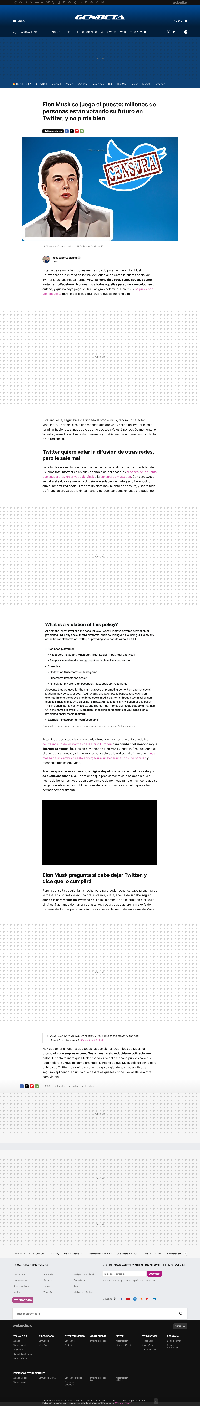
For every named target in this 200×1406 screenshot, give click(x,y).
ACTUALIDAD (29, 32)
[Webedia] (22, 1325)
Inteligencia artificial (83, 1274)
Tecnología (160, 84)
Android (69, 84)
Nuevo (178, 20)
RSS (141, 1298)
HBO (110, 84)
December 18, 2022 (93, 1040)
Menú (21, 20)
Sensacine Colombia (70, 1383)
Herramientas (20, 1280)
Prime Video (98, 84)
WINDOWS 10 (109, 32)
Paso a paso (19, 1274)
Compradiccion (149, 1349)
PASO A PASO (138, 32)
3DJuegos (44, 1341)
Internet (146, 84)
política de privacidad (144, 1280)
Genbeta (100, 17)
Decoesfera (147, 1345)
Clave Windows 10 (73, 1253)
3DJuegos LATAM (47, 1378)
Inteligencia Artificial (83, 1292)
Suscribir (154, 1274)
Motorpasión (122, 1341)
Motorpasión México (122, 1379)
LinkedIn (154, 1298)
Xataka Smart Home (22, 1354)
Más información (123, 1403)
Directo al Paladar (98, 1341)
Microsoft (56, 84)
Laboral (47, 1286)
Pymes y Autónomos (172, 1346)
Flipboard (174, 32)
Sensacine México (73, 1378)
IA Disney (55, 1253)
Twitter (168, 32)
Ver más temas (23, 1300)
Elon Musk (89, 1086)
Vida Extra (44, 1345)
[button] (66, 258)
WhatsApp (48, 1292)
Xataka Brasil (19, 1382)
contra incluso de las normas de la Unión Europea (77, 744)
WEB (123, 32)
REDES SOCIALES (86, 32)
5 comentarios (54, 131)
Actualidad (60, 1086)
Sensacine (70, 1341)
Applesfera (18, 1349)
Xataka (16, 1341)
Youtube (128, 1298)
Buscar (181, 1313)
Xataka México (20, 1378)
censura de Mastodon (115, 476)
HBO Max (121, 84)
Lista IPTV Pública (152, 1253)
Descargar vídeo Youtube (99, 1253)
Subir (178, 1326)
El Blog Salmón (174, 1341)
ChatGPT (43, 84)
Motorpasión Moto (125, 1345)
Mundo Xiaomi (20, 1358)
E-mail (82, 131)
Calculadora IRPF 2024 (128, 1253)
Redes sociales (21, 1286)
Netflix (16, 1292)
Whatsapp (83, 84)
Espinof (68, 1345)
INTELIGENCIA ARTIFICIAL (56, 32)
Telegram (186, 32)
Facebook (180, 32)
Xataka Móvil (19, 1345)
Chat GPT (40, 1253)
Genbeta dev (80, 1280)
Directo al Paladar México (98, 1379)
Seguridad (48, 1280)
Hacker (134, 84)
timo (75, 1286)
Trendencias (147, 1341)
